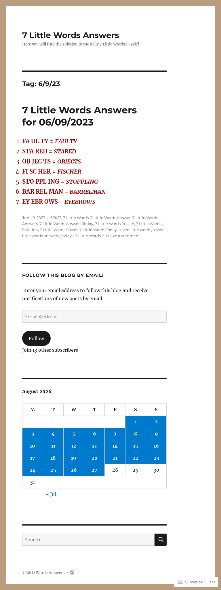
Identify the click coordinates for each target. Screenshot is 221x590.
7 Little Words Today (98, 229)
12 (73, 446)
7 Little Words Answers (70, 35)
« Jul (51, 494)
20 (95, 458)
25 (53, 470)
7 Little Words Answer (110, 217)
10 (32, 446)
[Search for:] (88, 540)
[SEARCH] (161, 540)
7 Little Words (76, 217)
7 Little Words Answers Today (66, 223)
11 (53, 446)
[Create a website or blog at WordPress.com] (72, 572)
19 (73, 458)
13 (94, 446)
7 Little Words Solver (59, 229)
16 (156, 446)
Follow (36, 338)
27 (94, 470)
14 (115, 446)
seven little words (135, 229)
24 (33, 470)
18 (53, 458)
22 (135, 458)
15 (135, 446)
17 (32, 458)
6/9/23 (55, 217)
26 (74, 470)
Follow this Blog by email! (63, 275)
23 (156, 458)
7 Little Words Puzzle (114, 223)
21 (115, 458)
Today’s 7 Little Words (81, 235)
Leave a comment (123, 235)
